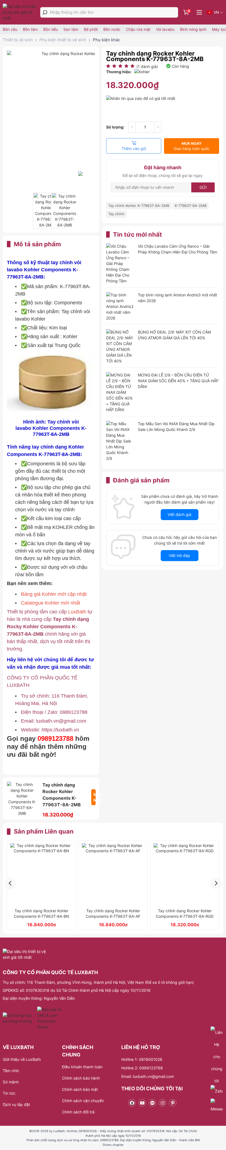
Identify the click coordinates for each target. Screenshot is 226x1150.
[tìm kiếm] (45, 12)
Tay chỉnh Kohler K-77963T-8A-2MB (138, 205)
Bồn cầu (10, 29)
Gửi (203, 187)
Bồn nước (111, 29)
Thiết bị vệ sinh (18, 39)
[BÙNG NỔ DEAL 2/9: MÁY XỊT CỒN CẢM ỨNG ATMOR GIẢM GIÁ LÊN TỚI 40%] (120, 346)
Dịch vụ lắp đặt (16, 1104)
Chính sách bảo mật (80, 1089)
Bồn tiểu (50, 29)
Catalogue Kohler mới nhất (50, 603)
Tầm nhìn (11, 1070)
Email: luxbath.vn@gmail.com (147, 1076)
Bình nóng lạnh (193, 29)
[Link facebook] (132, 1103)
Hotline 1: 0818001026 (141, 1059)
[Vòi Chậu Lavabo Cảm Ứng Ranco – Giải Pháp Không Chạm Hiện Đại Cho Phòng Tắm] (120, 263)
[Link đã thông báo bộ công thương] (19, 1018)
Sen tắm (70, 29)
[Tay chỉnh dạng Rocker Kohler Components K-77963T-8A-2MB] (40, 210)
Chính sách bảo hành (81, 1078)
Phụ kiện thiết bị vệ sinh (62, 39)
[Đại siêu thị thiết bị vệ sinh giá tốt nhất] (21, 12)
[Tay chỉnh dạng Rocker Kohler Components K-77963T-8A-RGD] (185, 874)
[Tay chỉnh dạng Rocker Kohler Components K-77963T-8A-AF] (113, 874)
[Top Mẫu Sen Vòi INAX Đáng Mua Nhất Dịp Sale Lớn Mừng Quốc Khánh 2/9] (120, 441)
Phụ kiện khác (106, 39)
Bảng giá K (33, 594)
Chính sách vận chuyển (83, 1100)
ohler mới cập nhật (66, 594)
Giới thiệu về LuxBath (22, 1059)
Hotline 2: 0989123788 (142, 1068)
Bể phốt (91, 29)
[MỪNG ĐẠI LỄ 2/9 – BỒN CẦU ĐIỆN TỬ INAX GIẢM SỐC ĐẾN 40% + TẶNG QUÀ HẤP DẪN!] (120, 392)
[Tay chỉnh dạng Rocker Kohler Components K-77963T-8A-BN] (41, 874)
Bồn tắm (30, 29)
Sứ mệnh (11, 1082)
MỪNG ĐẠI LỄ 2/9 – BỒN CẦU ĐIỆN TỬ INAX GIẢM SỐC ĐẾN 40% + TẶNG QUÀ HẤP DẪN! (178, 381)
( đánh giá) (147, 66)
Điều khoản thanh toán (82, 1066)
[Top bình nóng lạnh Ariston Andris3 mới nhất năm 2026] (120, 306)
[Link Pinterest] (172, 1103)
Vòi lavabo (165, 29)
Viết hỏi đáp (179, 555)
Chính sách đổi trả (78, 1112)
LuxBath (77, 611)
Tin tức (9, 1093)
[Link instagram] (162, 1103)
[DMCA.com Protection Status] (50, 1018)
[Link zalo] (152, 1103)
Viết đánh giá (179, 514)
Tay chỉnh (116, 214)
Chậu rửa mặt (138, 29)
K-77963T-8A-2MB (190, 205)
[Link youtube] (142, 1103)
